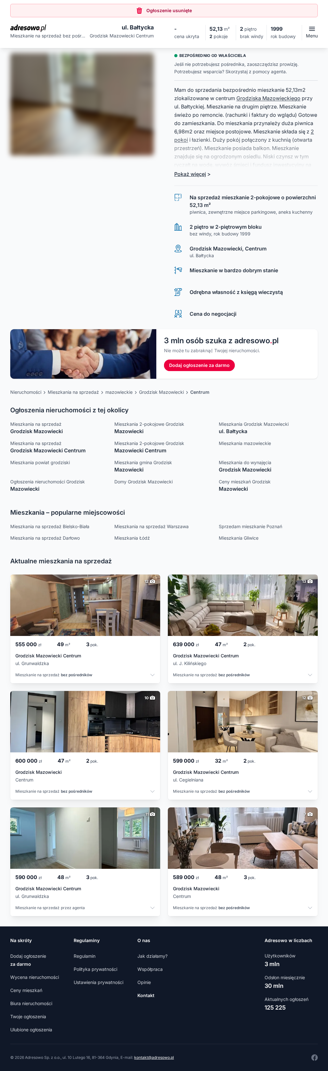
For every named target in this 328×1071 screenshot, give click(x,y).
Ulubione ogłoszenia (31, 1029)
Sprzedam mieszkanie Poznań (250, 526)
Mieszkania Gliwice (238, 538)
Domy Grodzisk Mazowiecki (143, 481)
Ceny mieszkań (26, 990)
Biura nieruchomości (31, 1003)
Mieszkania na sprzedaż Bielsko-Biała (49, 526)
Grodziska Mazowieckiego (268, 98)
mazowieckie (119, 392)
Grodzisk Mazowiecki (161, 392)
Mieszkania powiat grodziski (40, 462)
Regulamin (84, 956)
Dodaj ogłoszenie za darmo (199, 365)
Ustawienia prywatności (98, 982)
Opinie (144, 982)
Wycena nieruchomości (34, 977)
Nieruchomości (25, 392)
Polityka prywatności (95, 969)
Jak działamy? (152, 956)
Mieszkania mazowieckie (245, 443)
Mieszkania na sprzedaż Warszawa (151, 526)
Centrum (199, 392)
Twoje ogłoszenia (28, 1016)
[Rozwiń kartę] (152, 675)
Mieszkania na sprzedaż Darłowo (45, 538)
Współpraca (150, 969)
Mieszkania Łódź (132, 538)
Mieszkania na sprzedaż (73, 392)
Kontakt (145, 995)
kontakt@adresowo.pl (154, 1057)
